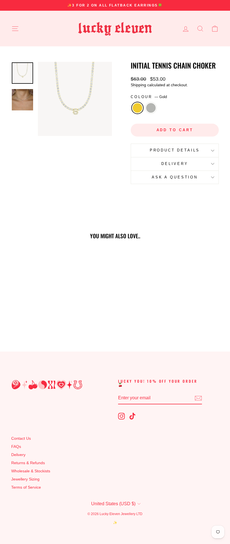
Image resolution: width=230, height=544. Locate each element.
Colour (149, 97)
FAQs (16, 447)
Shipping (138, 85)
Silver (151, 108)
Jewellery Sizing (25, 479)
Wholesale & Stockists (30, 471)
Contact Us (21, 438)
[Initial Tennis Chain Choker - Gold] (31, 318)
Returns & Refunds (28, 463)
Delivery (18, 455)
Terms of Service (26, 487)
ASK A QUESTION (175, 177)
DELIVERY (174, 164)
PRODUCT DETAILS (175, 150)
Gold (137, 108)
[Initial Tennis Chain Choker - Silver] (38, 318)
